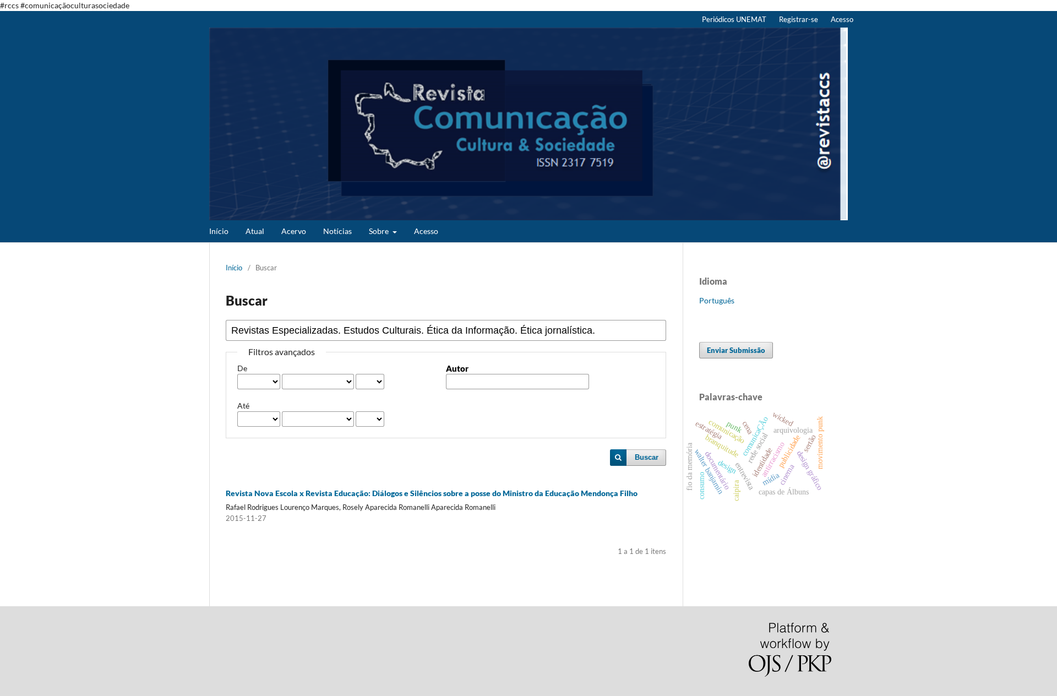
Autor (457, 368)
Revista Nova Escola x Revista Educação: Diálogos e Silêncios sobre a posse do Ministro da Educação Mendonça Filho (432, 493)
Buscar (646, 457)
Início (218, 231)
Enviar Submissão (736, 350)
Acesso (426, 231)
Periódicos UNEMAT (734, 19)
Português (716, 300)
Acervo (293, 231)
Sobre (379, 231)
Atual (255, 231)
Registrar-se (798, 19)
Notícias (337, 231)
